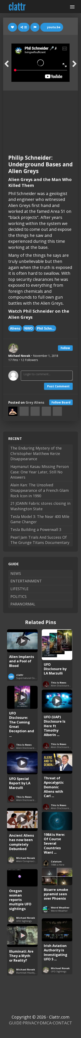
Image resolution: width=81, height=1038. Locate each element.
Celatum (56, 861)
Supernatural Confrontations (32, 678)
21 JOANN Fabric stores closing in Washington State (40, 506)
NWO (28, 328)
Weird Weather (60, 907)
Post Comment (58, 386)
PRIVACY (31, 1023)
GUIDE (15, 1023)
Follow (65, 348)
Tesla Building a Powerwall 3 (35, 529)
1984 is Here (57, 864)
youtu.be (53, 27)
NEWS (15, 573)
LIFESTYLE (19, 588)
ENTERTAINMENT (26, 580)
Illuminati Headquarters (29, 972)
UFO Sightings (24, 920)
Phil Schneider (46, 328)
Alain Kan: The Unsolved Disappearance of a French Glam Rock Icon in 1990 (39, 490)
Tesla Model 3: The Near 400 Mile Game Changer (39, 519)
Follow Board (61, 402)
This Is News (58, 682)
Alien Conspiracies (26, 861)
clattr (19, 674)
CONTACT (62, 1023)
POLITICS (18, 596)
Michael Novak (25, 857)
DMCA (46, 1023)
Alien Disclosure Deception (31, 747)
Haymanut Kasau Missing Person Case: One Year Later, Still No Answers (39, 472)
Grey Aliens (35, 402)
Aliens (15, 328)
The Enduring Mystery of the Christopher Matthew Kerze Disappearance (36, 453)
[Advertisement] (40, 118)
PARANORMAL (22, 603)
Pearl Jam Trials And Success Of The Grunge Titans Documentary (39, 540)
